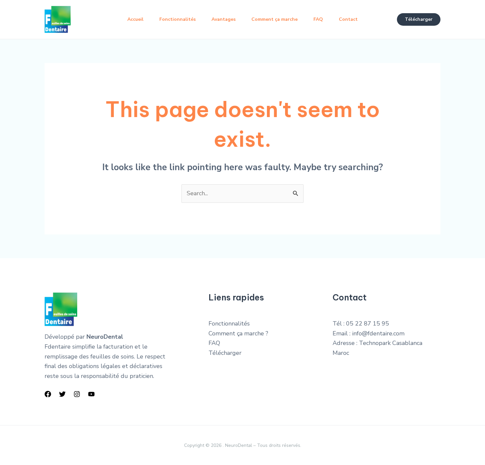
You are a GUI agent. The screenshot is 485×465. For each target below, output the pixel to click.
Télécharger (225, 353)
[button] (418, 19)
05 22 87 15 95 (367, 323)
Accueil (135, 19)
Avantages (223, 19)
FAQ (318, 19)
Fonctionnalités (177, 19)
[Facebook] (48, 394)
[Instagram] (77, 394)
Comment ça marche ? (238, 333)
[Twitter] (62, 394)
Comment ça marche (274, 19)
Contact (348, 19)
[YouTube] (91, 394)
